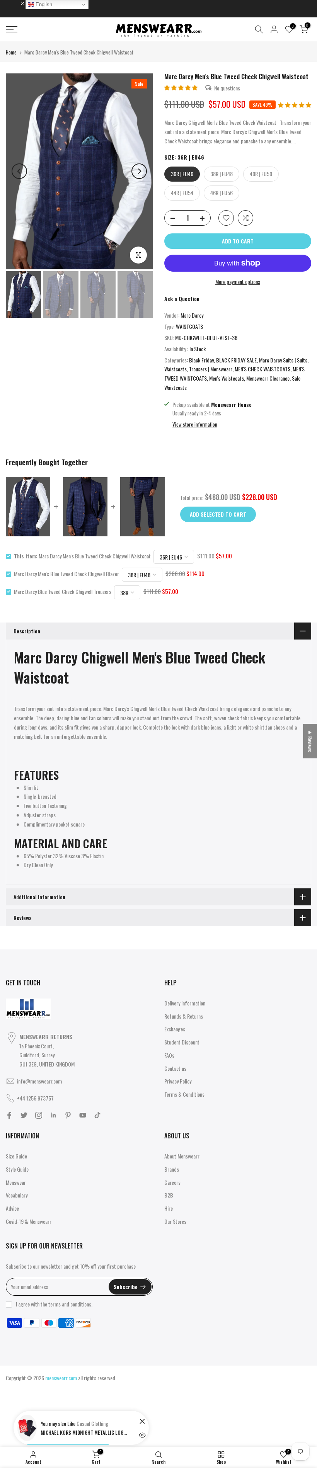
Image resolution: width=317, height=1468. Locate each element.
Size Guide (16, 1156)
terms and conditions (69, 1304)
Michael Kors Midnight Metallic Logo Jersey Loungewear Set (85, 1432)
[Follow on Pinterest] (68, 1115)
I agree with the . (54, 1304)
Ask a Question (181, 298)
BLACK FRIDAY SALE (236, 360)
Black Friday (201, 360)
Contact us (175, 1068)
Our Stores (175, 1221)
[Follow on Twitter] (23, 1115)
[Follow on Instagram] (38, 1115)
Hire (168, 1208)
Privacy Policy (177, 1081)
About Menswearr (181, 1156)
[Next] (139, 171)
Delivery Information (184, 1003)
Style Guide (17, 1169)
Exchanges (174, 1029)
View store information (194, 424)
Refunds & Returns (183, 1016)
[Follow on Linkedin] (53, 1115)
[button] (181, 87)
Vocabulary (16, 1195)
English (43, 4)
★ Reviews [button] (310, 741)
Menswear (16, 1182)
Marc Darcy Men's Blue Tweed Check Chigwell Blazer (66, 574)
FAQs (169, 1055)
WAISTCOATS (189, 326)
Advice (12, 1208)
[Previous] (19, 171)
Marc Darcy (192, 315)
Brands (171, 1169)
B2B (168, 1195)
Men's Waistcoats (226, 378)
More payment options (237, 281)
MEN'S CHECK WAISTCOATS (262, 369)
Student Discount (181, 1042)
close (15, 2)
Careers (172, 1182)
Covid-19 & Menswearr (28, 1221)
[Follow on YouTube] (82, 1115)
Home (11, 52)
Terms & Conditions (184, 1094)
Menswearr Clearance (268, 378)
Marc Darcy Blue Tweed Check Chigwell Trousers (62, 591)
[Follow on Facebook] (9, 1115)
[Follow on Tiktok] (97, 1115)
